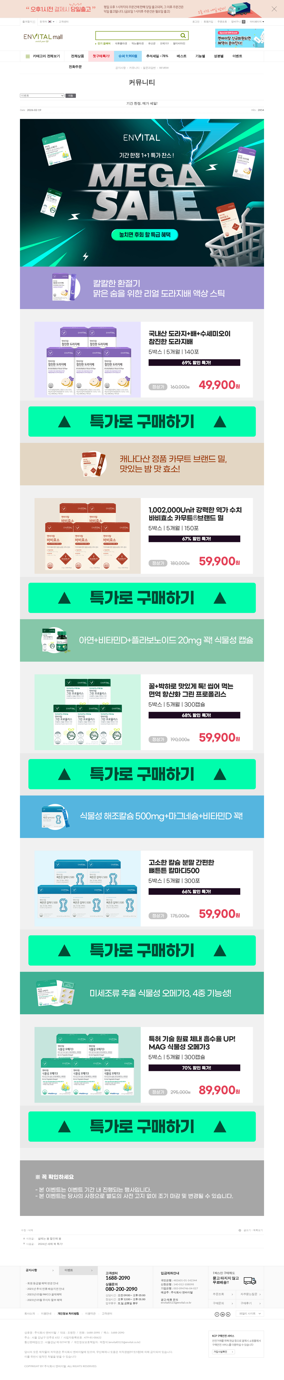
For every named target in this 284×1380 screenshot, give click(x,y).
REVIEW (164, 67)
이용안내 (46, 1313)
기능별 (200, 56)
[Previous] (262, 36)
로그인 (195, 21)
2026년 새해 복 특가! (50, 1244)
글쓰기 (247, 1230)
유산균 (152, 43)
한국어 (43, 21)
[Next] (262, 39)
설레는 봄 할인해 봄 (49, 1238)
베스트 (182, 56)
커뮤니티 (134, 67)
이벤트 (237, 56)
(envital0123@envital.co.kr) (124, 1342)
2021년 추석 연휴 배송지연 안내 (45, 1289)
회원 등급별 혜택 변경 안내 (42, 1283)
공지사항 (120, 67)
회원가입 (208, 21)
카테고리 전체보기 (46, 56)
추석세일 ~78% (157, 56)
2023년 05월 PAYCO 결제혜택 (44, 1294)
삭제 (30, 1230)
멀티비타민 (179, 43)
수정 (23, 1230)
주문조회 (222, 21)
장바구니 (237, 21)
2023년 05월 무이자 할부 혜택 (44, 1300)
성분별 (219, 56)
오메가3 (164, 43)
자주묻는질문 (249, 1294)
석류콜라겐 (121, 43)
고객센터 (64, 21)
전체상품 (77, 56)
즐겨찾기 (27, 21)
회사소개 (29, 1313)
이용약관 (90, 1313)
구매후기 (246, 1303)
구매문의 (218, 1303)
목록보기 (258, 1230)
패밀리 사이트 (247, 1313)
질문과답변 (149, 67)
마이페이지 (256, 21)
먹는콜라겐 (138, 43)
